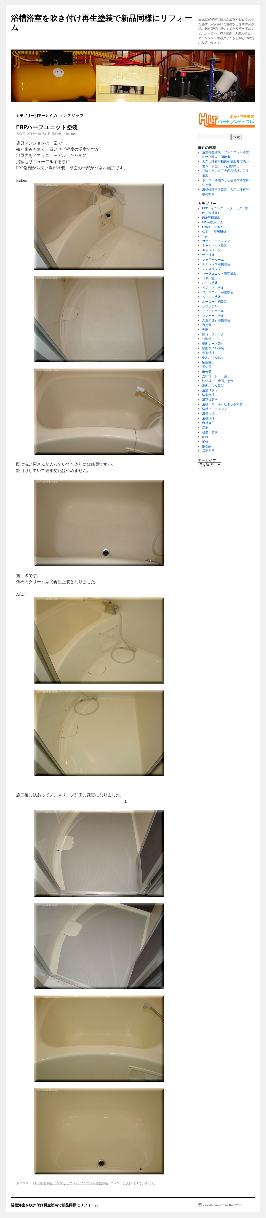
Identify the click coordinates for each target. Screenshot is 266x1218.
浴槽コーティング (214, 409)
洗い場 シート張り (216, 376)
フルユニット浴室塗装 (217, 292)
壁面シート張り (213, 343)
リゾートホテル (213, 311)
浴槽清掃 (208, 418)
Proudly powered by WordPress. (223, 1205)
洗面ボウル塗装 (213, 385)
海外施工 (208, 423)
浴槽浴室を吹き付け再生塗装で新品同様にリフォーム (101, 22)
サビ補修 (208, 255)
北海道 (206, 339)
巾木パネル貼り (213, 357)
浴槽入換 (208, 413)
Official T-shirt (212, 227)
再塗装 (206, 325)
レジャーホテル (213, 315)
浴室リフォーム (213, 390)
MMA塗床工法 (212, 222)
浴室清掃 (208, 395)
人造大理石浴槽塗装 (216, 320)
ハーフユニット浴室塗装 (91, 1183)
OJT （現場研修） (215, 231)
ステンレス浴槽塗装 (216, 264)
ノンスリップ (63, 1183)
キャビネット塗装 (214, 245)
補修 (205, 441)
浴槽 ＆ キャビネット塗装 (222, 404)
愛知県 (206, 367)
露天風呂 (208, 451)
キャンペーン (211, 250)
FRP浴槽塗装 (42, 1183)
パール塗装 (210, 283)
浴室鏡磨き (210, 399)
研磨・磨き (210, 432)
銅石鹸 (206, 446)
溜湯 (205, 427)
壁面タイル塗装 (213, 348)
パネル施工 (210, 278)
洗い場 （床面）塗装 (217, 381)
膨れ (205, 437)
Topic (205, 236)
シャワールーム (213, 259)
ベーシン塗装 (211, 297)
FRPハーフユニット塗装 (47, 127)
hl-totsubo (70, 133)
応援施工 (208, 362)
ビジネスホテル (213, 287)
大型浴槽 (208, 353)
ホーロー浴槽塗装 (214, 301)
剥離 (205, 329)
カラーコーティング (216, 241)
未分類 (206, 371)
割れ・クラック (213, 334)
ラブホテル (210, 306)
